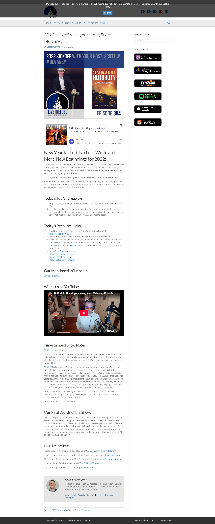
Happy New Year (64, 510)
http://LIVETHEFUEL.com (60, 257)
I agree (107, 12)
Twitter (73, 495)
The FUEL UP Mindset (89, 463)
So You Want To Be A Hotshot (101, 451)
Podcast (58, 23)
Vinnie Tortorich (51, 275)
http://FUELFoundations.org (62, 254)
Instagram (70, 497)
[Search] (168, 23)
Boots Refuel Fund (98, 23)
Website (81, 495)
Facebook (101, 495)
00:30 (46, 350)
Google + (90, 495)
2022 (53, 510)
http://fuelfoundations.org (111, 459)
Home (48, 23)
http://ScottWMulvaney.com (62, 251)
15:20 (46, 391)
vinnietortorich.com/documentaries (65, 245)
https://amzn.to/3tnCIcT (61, 233)
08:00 (46, 367)
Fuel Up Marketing (75, 23)
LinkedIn (110, 495)
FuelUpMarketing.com (84, 467)
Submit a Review (112, 455)
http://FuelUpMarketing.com (62, 260)
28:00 (46, 401)
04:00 (46, 354)
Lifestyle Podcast (81, 510)
